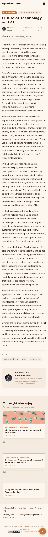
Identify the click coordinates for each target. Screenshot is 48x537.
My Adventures (11, 3)
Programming (9, 13)
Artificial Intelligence (11, 359)
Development (35, 359)
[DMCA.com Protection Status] (13, 532)
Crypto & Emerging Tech (29, 13)
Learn (24, 359)
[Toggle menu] (44, 3)
